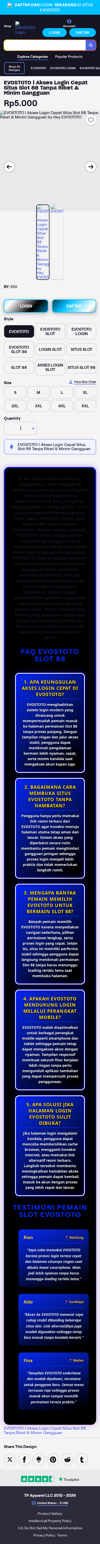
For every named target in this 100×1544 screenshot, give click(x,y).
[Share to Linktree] (39, 1459)
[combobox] (45, 45)
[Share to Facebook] (24, 1459)
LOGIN (54, 32)
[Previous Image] (9, 167)
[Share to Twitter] (10, 1459)
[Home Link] (27, 27)
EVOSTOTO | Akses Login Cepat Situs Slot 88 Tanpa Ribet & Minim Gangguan (45, 1430)
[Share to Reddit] (67, 1459)
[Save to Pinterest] (53, 1459)
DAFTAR (82, 32)
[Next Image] (91, 167)
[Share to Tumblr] (82, 1459)
